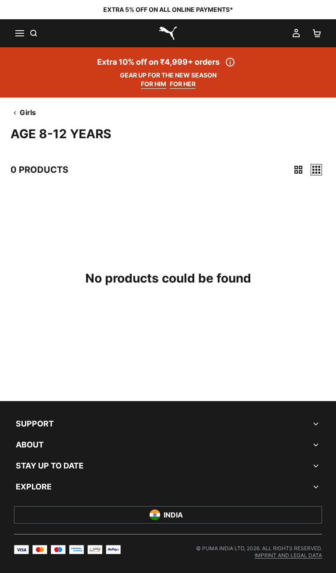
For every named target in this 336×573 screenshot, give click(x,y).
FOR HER (183, 83)
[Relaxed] (316, 170)
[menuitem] (288, 555)
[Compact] (298, 169)
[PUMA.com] (168, 33)
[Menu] (19, 33)
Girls (28, 112)
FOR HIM (153, 83)
